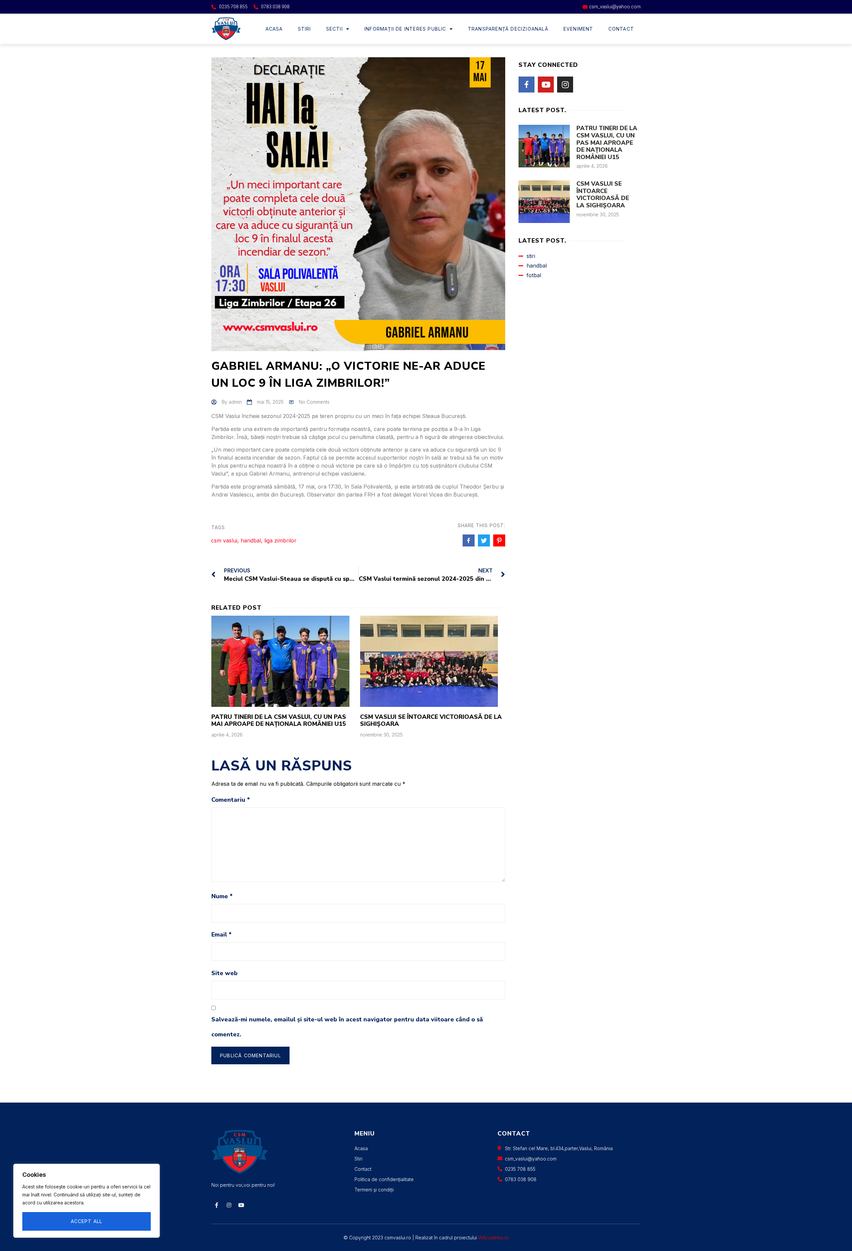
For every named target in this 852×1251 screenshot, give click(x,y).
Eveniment (578, 29)
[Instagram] (565, 85)
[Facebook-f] (216, 1205)
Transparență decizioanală (508, 29)
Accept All (87, 1221)
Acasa (274, 29)
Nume (222, 896)
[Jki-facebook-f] (526, 85)
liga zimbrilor (280, 540)
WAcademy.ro (493, 1237)
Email (221, 934)
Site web (224, 973)
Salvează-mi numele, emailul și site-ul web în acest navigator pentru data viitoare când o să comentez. (347, 1026)
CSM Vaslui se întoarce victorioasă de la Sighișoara (431, 720)
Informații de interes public (405, 29)
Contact (621, 29)
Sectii (334, 29)
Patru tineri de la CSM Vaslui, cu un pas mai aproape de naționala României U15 (278, 720)
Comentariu (230, 800)
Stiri (304, 29)
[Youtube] (546, 85)
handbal (251, 540)
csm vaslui (224, 540)
